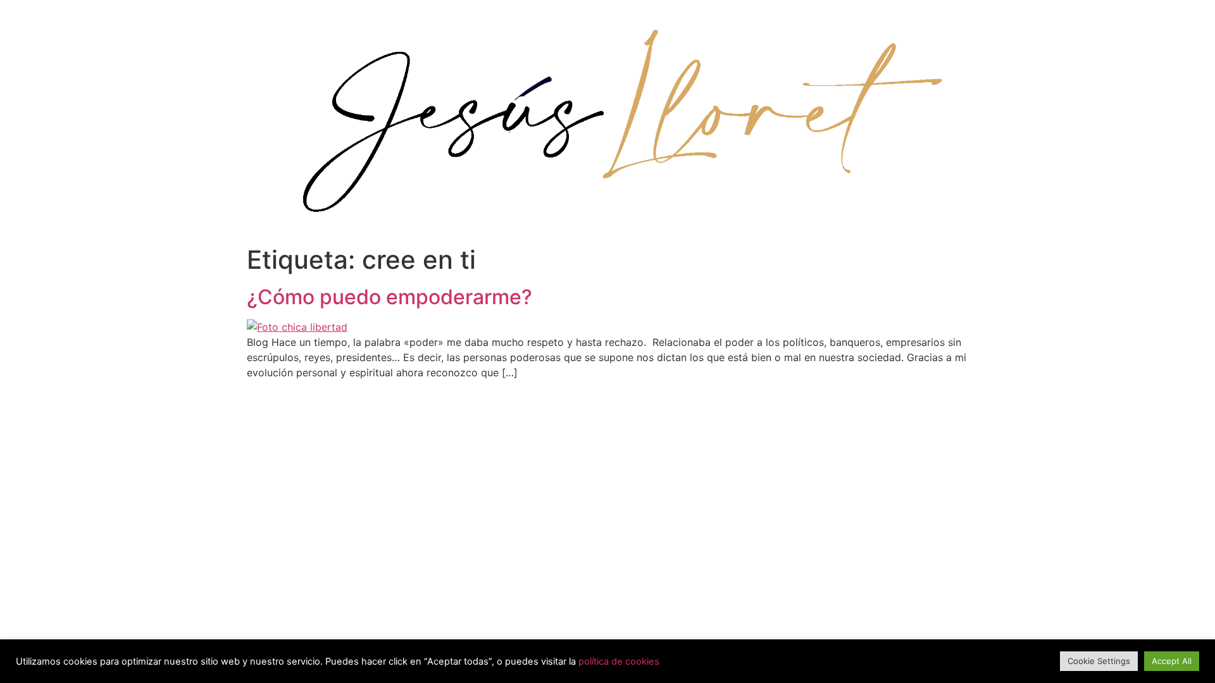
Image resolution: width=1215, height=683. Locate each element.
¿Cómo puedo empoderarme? (389, 297)
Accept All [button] (1172, 661)
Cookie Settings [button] (1099, 661)
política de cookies (618, 661)
